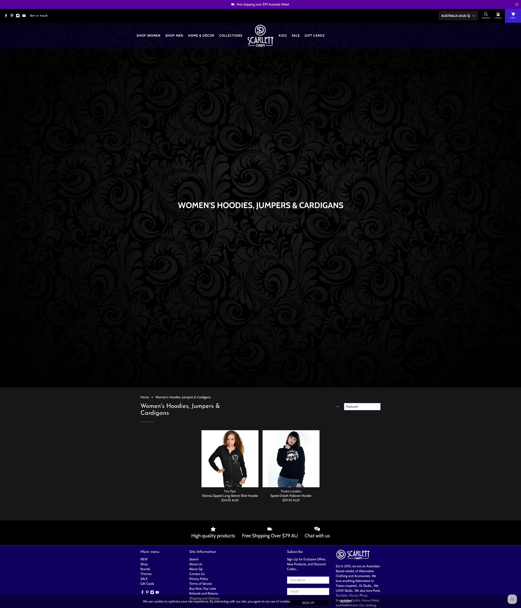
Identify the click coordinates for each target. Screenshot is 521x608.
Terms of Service (200, 584)
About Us (195, 564)
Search (194, 559)
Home (144, 397)
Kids (283, 35)
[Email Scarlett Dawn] (25, 16)
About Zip (196, 569)
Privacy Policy (198, 579)
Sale (296, 35)
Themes (146, 574)
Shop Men (174, 35)
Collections (230, 35)
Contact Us (197, 574)
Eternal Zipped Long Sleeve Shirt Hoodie (230, 496)
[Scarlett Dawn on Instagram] (19, 16)
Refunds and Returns (203, 593)
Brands (145, 569)
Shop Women (148, 35)
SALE (144, 579)
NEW (144, 559)
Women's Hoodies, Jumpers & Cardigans (183, 397)
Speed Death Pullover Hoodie (290, 496)
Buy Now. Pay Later (202, 588)
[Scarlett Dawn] (260, 35)
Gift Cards (315, 35)
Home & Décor (201, 35)
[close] (517, 4)
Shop (144, 564)
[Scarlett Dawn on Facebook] (7, 16)
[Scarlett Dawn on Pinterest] (13, 16)
